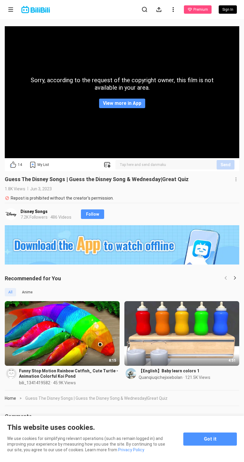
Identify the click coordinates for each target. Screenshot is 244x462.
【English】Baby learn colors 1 (169, 370)
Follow (92, 214)
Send (225, 164)
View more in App (122, 103)
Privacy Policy (131, 449)
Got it (210, 439)
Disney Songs (34, 211)
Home (10, 398)
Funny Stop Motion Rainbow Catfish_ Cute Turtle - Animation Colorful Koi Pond (68, 373)
